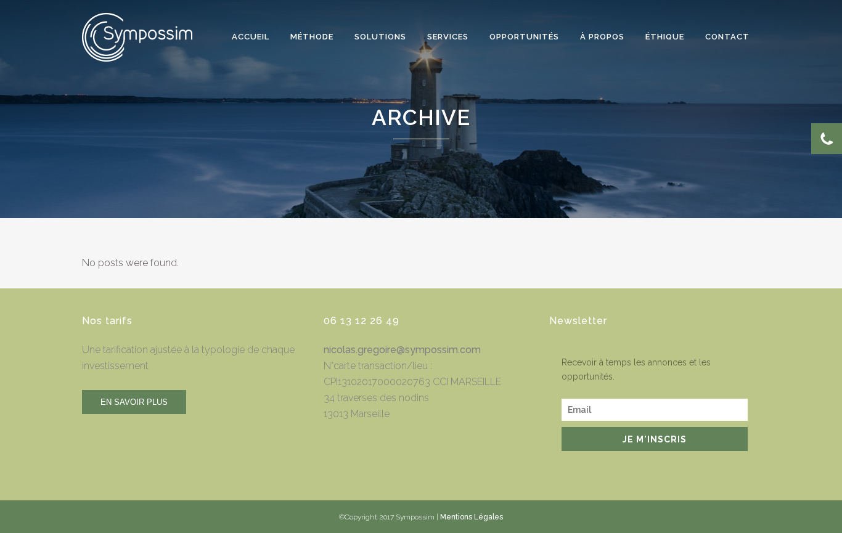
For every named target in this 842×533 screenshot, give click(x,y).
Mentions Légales (471, 517)
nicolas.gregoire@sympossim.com (402, 350)
